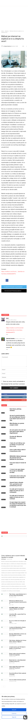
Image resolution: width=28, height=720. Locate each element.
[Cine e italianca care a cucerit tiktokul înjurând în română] (14, 544)
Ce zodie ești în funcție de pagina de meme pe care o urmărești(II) (17, 490)
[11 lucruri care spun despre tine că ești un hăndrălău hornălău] (5, 471)
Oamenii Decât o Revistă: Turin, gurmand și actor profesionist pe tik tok (16, 484)
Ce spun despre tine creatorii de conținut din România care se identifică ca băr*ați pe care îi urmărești (18, 504)
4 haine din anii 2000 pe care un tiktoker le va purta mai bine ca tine (17, 444)
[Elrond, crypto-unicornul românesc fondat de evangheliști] (4, 655)
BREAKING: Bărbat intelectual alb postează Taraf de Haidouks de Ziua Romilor (18, 457)
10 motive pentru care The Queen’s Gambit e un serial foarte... (17, 647)
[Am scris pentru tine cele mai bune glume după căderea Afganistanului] (5, 431)
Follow (24, 397)
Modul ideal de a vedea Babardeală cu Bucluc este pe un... (17, 660)
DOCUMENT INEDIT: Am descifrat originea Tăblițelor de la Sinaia (17, 608)
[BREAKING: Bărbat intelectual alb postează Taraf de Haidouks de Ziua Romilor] (5, 458)
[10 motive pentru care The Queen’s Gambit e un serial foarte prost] (4, 648)
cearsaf (3, 412)
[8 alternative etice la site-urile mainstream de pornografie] (5, 477)
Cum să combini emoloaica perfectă (17, 679)
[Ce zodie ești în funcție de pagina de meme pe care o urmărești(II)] (5, 491)
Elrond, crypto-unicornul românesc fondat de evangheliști (17, 654)
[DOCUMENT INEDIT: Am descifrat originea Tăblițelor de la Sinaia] (4, 609)
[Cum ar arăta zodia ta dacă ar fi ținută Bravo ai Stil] (5, 451)
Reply (7, 334)
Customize (14, 713)
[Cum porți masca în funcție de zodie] (5, 464)
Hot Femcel (3, 559)
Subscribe (23, 399)
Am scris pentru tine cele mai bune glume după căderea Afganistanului (18, 431)
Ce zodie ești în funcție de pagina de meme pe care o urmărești (17, 497)
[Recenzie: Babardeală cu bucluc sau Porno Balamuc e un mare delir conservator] (4, 635)
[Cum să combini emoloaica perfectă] (4, 681)
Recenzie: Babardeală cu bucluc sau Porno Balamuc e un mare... (17, 634)
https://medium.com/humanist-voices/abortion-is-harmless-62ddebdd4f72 (15, 330)
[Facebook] (7, 280)
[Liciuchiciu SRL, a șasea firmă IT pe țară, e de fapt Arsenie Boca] (4, 615)
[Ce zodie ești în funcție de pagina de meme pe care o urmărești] (5, 497)
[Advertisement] (14, 17)
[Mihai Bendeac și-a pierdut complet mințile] (5, 425)
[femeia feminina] (2, 46)
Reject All (14, 717)
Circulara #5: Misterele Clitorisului (16, 437)
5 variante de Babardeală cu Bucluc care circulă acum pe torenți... (17, 628)
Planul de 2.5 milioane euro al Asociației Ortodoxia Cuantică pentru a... (18, 602)
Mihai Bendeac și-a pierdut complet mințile (17, 424)
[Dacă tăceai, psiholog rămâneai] (5, 410)
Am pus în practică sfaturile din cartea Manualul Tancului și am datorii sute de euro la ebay (17, 418)
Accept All (14, 709)
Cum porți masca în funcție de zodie (18, 463)
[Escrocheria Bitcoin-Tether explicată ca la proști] (4, 674)
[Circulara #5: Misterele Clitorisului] (5, 438)
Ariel (7, 318)
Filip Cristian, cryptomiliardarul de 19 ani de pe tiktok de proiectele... (17, 594)
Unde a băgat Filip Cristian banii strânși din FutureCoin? (16, 667)
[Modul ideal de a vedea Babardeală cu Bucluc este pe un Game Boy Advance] (4, 661)
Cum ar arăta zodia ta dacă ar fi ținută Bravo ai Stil (18, 450)
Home (2, 31)
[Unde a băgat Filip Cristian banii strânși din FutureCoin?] (4, 668)
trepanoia (7, 31)
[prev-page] (2, 686)
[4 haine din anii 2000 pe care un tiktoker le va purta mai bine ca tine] (5, 445)
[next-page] (4, 686)
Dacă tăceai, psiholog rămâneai (15, 409)
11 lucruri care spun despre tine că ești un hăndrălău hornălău (17, 470)
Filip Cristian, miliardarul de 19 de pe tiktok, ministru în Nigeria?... (17, 641)
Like (25, 394)
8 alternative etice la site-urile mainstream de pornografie (18, 476)
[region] (14, 707)
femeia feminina (7, 46)
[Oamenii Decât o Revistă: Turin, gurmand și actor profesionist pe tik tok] (5, 484)
